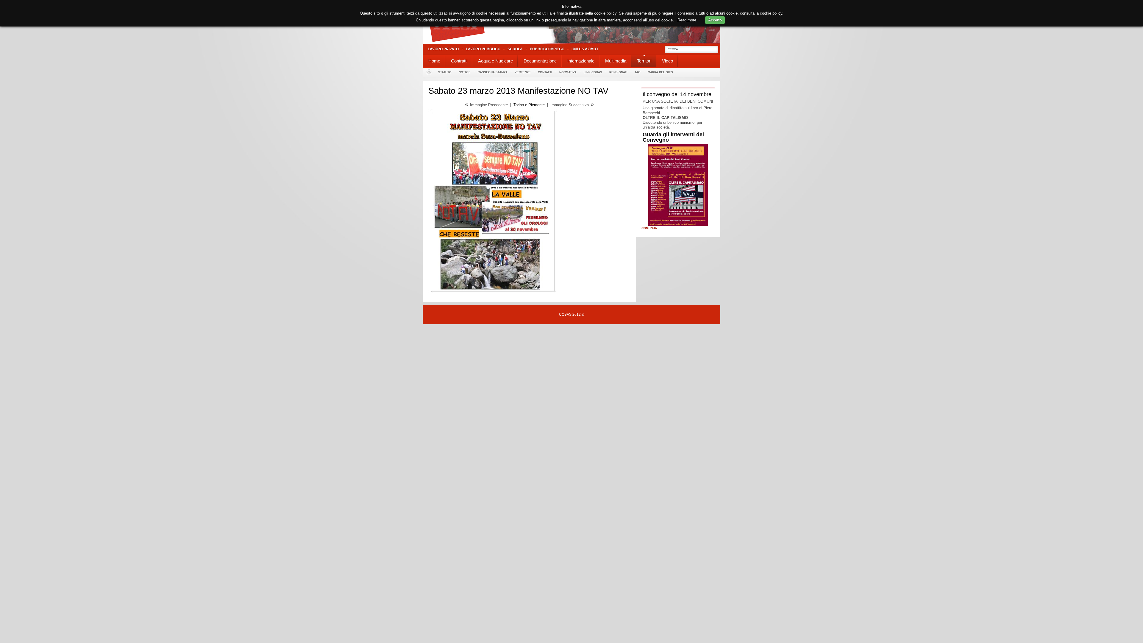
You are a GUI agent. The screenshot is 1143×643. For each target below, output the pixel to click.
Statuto (445, 72)
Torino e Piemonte (529, 105)
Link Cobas (593, 72)
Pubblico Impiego (547, 49)
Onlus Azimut (585, 49)
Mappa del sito (660, 72)
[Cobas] (571, 42)
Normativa (568, 72)
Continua (649, 228)
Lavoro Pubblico (483, 49)
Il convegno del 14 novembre (677, 94)
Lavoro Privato (443, 49)
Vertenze (523, 72)
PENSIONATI (618, 72)
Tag (638, 72)
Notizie (465, 72)
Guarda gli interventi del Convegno (673, 137)
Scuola (515, 49)
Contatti (545, 72)
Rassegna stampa (493, 72)
